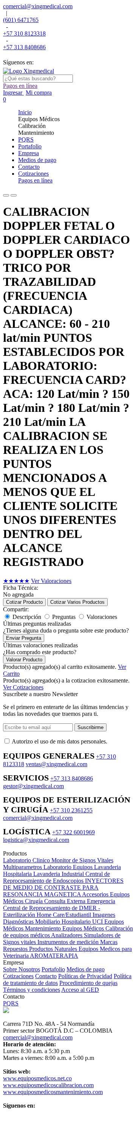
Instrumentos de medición (68, 942)
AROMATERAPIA (54, 955)
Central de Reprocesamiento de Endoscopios (56, 877)
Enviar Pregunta (23, 638)
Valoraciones (102, 617)
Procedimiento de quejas (88, 983)
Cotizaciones (18, 976)
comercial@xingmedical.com (38, 6)
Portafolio (53, 969)
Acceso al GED (80, 989)
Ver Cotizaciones (23, 687)
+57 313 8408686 (24, 47)
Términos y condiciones (31, 989)
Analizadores (67, 935)
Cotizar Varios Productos (77, 602)
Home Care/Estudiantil (65, 915)
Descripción (26, 617)
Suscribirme (90, 727)
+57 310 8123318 (24, 33)
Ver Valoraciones (51, 581)
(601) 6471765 (21, 20)
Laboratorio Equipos (68, 867)
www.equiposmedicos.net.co (37, 1078)
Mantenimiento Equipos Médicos (65, 928)
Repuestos (16, 949)
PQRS (11, 1003)
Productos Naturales (54, 949)
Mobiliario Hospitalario (63, 921)
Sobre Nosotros (21, 969)
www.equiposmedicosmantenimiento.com (53, 1092)
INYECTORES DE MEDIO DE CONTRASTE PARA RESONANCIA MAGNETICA (63, 887)
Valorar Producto (24, 659)
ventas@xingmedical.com (56, 764)
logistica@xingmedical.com (36, 840)
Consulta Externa (65, 901)
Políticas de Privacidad (85, 976)
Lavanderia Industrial (59, 874)
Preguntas (64, 617)
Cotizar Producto (24, 602)
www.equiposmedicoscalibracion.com (48, 1085)
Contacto (46, 976)
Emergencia (101, 901)
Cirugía (34, 901)
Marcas (108, 942)
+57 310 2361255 (71, 810)
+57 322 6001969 (73, 832)
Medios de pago (85, 969)
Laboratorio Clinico (27, 860)
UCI (98, 921)
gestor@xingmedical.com (33, 786)
